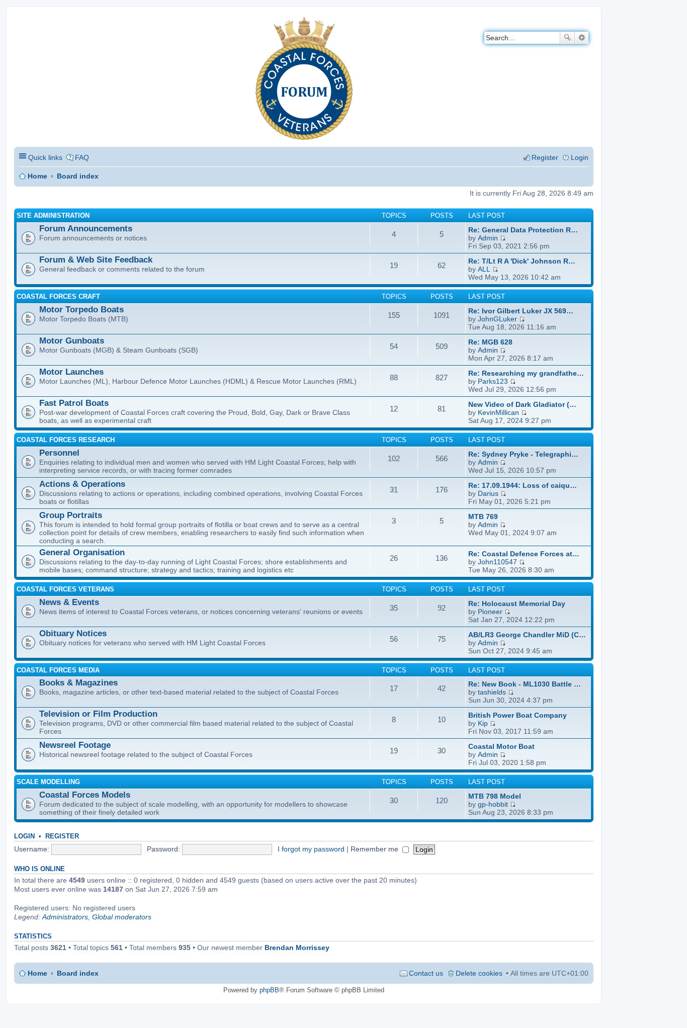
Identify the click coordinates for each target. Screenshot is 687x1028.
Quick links (45, 157)
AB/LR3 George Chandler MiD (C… (527, 635)
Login (24, 836)
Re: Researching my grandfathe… (526, 373)
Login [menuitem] (579, 157)
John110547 (497, 562)
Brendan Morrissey (297, 948)
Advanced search (581, 38)
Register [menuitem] (545, 157)
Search (567, 38)
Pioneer (490, 612)
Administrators (65, 917)
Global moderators (121, 917)
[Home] (22, 23)
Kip (483, 723)
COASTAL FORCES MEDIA (58, 670)
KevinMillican (498, 412)
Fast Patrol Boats (74, 403)
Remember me (375, 849)
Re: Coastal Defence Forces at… (523, 554)
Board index (78, 176)
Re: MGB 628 (490, 342)
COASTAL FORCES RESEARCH (66, 440)
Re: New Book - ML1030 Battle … (524, 684)
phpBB (269, 990)
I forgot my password (311, 849)
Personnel (59, 453)
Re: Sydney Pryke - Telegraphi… (523, 454)
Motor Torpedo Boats (81, 309)
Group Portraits (70, 515)
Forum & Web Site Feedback (95, 260)
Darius (488, 493)
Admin (488, 238)
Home (37, 176)
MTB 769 (483, 516)
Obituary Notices (73, 633)
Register (62, 836)
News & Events (69, 602)
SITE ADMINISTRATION (53, 215)
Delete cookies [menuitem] (479, 973)
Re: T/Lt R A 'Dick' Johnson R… (521, 261)
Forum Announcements (85, 228)
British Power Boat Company (517, 715)
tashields (492, 692)
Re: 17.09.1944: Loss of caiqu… (522, 485)
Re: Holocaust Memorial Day (516, 603)
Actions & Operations (82, 484)
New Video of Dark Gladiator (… (522, 404)
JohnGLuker (497, 319)
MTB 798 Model (494, 796)
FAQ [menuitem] (82, 157)
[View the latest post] (502, 238)
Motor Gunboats (71, 341)
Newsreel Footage (75, 745)
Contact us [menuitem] (426, 973)
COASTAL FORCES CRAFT (58, 296)
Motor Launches (71, 372)
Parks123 (493, 381)
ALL (484, 269)
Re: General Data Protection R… (523, 230)
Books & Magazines (78, 683)
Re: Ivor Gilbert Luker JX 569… (520, 311)
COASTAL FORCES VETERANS (65, 589)
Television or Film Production (98, 714)
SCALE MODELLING (48, 782)
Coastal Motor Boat (501, 746)
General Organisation (82, 552)
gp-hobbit (493, 804)
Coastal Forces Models (84, 795)
